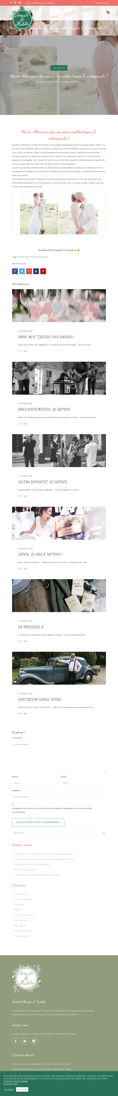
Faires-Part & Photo (24, 915)
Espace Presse (102, 3)
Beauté (18, 909)
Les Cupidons (59, 68)
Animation (20, 904)
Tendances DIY (22, 936)
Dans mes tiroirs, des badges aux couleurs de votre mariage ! (44, 853)
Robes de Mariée (23, 930)
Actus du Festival (23, 899)
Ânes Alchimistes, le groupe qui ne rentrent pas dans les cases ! (45, 859)
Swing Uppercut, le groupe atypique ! (32, 864)
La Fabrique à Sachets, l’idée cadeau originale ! (37, 875)
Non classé (20, 925)
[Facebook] (11, 3)
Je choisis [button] (9, 1089)
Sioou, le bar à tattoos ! (26, 869)
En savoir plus (10, 1083)
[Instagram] (19, 3)
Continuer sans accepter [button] (16, 1081)
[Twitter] (15, 3)
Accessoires (20, 894)
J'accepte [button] (22, 1089)
